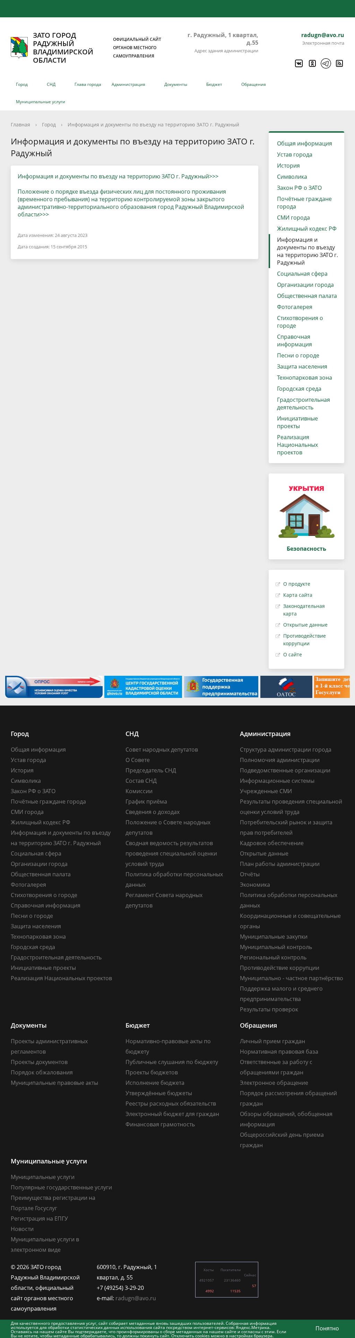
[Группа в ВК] (298, 63)
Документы (175, 84)
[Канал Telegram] (325, 63)
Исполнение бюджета (154, 1083)
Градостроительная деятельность (303, 403)
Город (22, 84)
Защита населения (302, 366)
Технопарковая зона (304, 377)
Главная (20, 124)
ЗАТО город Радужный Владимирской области (97, 47)
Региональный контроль (273, 957)
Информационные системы (277, 781)
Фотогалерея (294, 307)
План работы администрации (280, 864)
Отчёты (250, 874)
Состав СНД (141, 781)
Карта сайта (297, 595)
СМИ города (293, 217)
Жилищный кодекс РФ (307, 228)
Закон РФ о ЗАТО (299, 188)
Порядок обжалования (42, 1072)
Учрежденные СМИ (266, 791)
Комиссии (139, 791)
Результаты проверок (269, 1009)
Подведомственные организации (285, 770)
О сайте (292, 654)
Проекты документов (39, 1062)
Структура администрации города (285, 749)
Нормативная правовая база (279, 1051)
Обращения (253, 84)
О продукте (296, 584)
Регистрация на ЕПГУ (39, 1218)
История (288, 165)
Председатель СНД (150, 770)
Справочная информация (294, 340)
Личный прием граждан (272, 1041)
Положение (33, 191)
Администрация (128, 84)
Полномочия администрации (280, 760)
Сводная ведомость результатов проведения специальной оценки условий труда (171, 853)
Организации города (305, 285)
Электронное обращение (274, 1083)
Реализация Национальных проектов (297, 444)
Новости (22, 1229)
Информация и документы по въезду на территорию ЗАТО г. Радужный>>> (118, 176)
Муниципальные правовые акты (54, 1083)
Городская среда (299, 388)
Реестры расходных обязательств (170, 1103)
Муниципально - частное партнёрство (291, 978)
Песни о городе (298, 355)
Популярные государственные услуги (61, 1187)
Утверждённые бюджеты (158, 1093)
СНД (51, 84)
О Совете (137, 760)
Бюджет (214, 84)
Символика (292, 176)
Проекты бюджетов (151, 1072)
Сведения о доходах (152, 812)
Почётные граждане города (304, 202)
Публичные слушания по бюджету (171, 1062)
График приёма (146, 801)
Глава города (88, 84)
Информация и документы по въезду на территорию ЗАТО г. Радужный (153, 124)
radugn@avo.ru (322, 35)
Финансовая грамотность (160, 1124)
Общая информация (304, 143)
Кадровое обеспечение (272, 843)
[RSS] (339, 63)
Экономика (255, 884)
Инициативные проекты (297, 422)
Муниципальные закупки (274, 936)
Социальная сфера (302, 273)
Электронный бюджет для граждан (172, 1114)
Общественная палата (307, 296)
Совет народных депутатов (161, 749)
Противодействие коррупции (279, 968)
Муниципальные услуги (40, 102)
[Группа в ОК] (312, 63)
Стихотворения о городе (300, 321)
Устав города (294, 154)
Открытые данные (305, 624)
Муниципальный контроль (276, 947)
